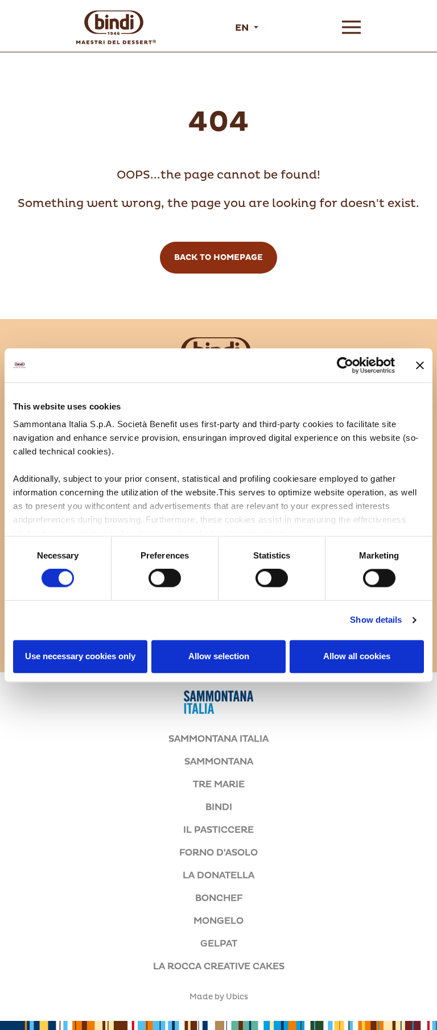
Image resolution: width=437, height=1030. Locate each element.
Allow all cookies (356, 656)
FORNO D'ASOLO (218, 852)
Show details (376, 620)
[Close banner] (420, 365)
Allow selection (218, 656)
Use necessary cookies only (80, 656)
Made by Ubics (218, 997)
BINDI (218, 807)
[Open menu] (351, 27)
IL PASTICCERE (218, 829)
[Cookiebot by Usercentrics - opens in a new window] (345, 365)
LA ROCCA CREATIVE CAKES (219, 966)
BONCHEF (218, 898)
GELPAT (218, 943)
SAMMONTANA (218, 761)
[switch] (165, 578)
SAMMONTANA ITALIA (218, 738)
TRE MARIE (219, 784)
